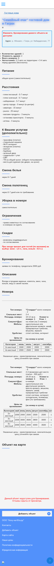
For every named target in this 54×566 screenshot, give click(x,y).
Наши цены (7, 540)
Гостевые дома (11, 13)
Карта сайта (8, 535)
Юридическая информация (15, 550)
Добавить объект (10, 530)
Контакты (6, 525)
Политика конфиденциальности (17, 545)
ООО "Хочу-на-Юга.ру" (13, 520)
